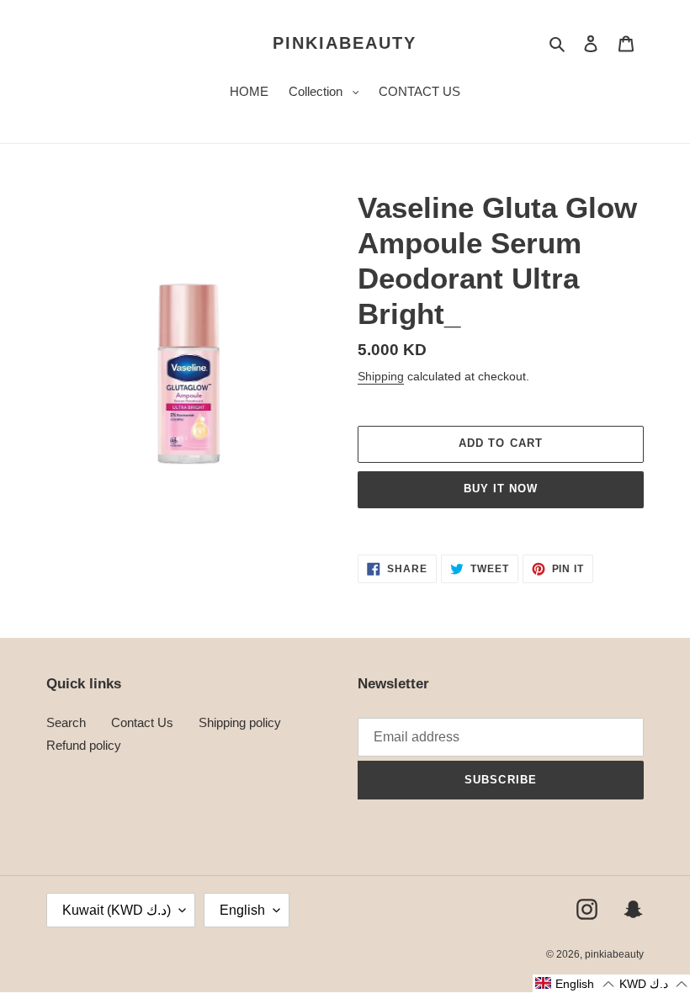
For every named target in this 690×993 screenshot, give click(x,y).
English (242, 910)
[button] (574, 983)
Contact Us (142, 722)
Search (66, 722)
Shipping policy (240, 722)
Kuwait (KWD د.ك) (116, 910)
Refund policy (83, 745)
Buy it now (501, 488)
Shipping (381, 376)
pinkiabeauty (345, 43)
